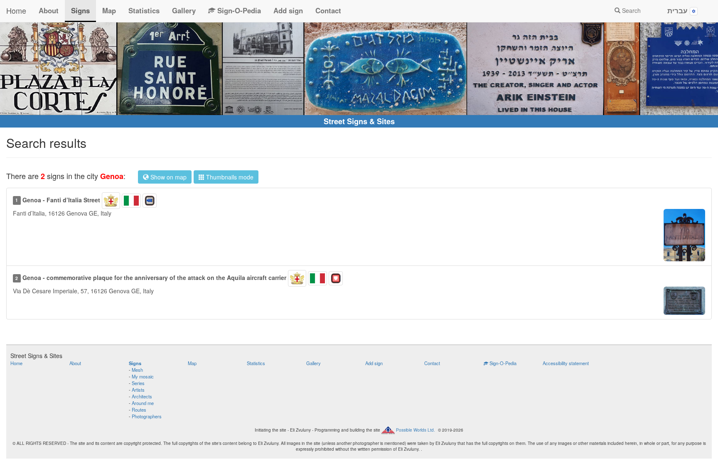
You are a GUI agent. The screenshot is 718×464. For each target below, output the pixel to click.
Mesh (137, 369)
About (49, 10)
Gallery (184, 10)
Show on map (168, 177)
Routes (139, 409)
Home (16, 10)
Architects (142, 396)
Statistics (144, 10)
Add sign (288, 10)
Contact (328, 10)
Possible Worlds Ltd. (415, 430)
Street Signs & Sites (359, 121)
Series (138, 383)
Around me (143, 403)
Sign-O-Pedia (238, 10)
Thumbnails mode (228, 177)
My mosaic (143, 376)
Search (630, 10)
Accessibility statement (566, 363)
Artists (138, 389)
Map (109, 10)
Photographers (147, 416)
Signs (80, 10)
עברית (678, 10)
